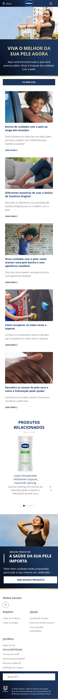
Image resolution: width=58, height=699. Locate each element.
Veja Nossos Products (37, 580)
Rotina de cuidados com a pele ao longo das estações (26, 128)
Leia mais (29, 150)
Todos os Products (11, 618)
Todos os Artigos (10, 622)
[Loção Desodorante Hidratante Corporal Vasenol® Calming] (25, 453)
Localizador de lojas (39, 618)
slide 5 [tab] (33, 506)
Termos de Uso (10, 654)
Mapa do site (9, 645)
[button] (29, 82)
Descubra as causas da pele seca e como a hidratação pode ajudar (26, 389)
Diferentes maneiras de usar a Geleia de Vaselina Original (29, 194)
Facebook (6, 605)
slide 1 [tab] (24, 506)
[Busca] (51, 3)
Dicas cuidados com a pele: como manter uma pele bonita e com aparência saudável (26, 262)
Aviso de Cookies (10, 663)
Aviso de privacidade (12, 658)
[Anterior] (9, 457)
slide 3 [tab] (29, 506)
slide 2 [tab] (26, 506)
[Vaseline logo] (29, 3)
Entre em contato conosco (42, 622)
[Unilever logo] (5, 689)
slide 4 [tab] (31, 506)
